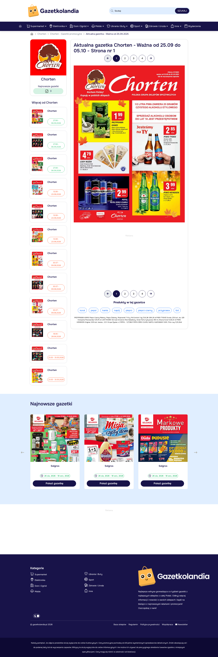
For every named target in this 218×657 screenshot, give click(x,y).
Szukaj (182, 10)
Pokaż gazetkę (54, 483)
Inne (177, 26)
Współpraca (167, 624)
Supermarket (37, 26)
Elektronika (59, 26)
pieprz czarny (145, 310)
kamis (105, 310)
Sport (137, 26)
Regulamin (133, 624)
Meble (98, 26)
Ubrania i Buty (118, 26)
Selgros (55, 465)
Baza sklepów (120, 624)
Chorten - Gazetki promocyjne (66, 33)
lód (177, 310)
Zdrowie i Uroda (157, 26)
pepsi (93, 310)
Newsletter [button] (182, 624)
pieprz (129, 310)
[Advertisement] (129, 258)
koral (82, 310)
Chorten (42, 33)
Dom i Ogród (80, 26)
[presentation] (22, 452)
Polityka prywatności (150, 624)
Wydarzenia (194, 26)
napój (117, 310)
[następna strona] (150, 58)
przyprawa (164, 310)
